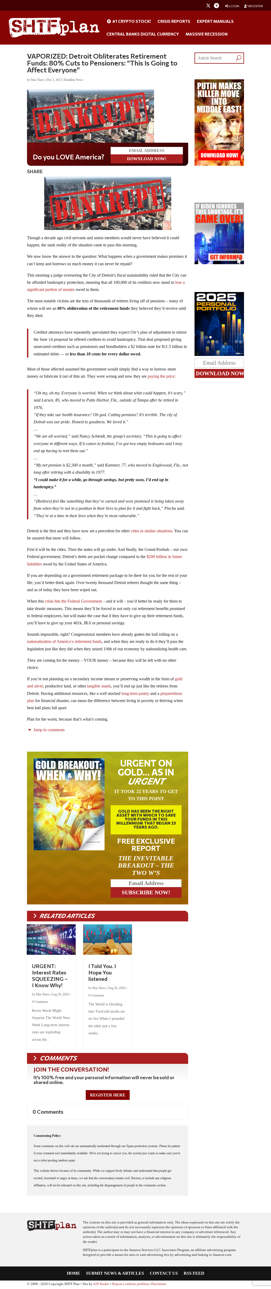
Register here (107, 1095)
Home (73, 1273)
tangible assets (99, 686)
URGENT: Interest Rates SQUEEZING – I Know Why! (50, 975)
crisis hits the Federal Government (73, 601)
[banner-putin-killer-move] (219, 164)
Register (255, 6)
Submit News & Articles (115, 1273)
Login (233, 6)
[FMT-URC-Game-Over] (219, 262)
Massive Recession (207, 34)
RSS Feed (194, 1273)
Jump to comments (48, 730)
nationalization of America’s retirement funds (64, 641)
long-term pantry (135, 693)
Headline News (73, 80)
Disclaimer (158, 1284)
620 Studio (101, 1284)
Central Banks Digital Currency (142, 34)
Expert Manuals (215, 21)
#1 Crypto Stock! (131, 21)
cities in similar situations (151, 531)
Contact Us (164, 1273)
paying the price (161, 376)
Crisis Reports (173, 21)
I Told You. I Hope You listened (102, 972)
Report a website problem (130, 1284)
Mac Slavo (37, 80)
